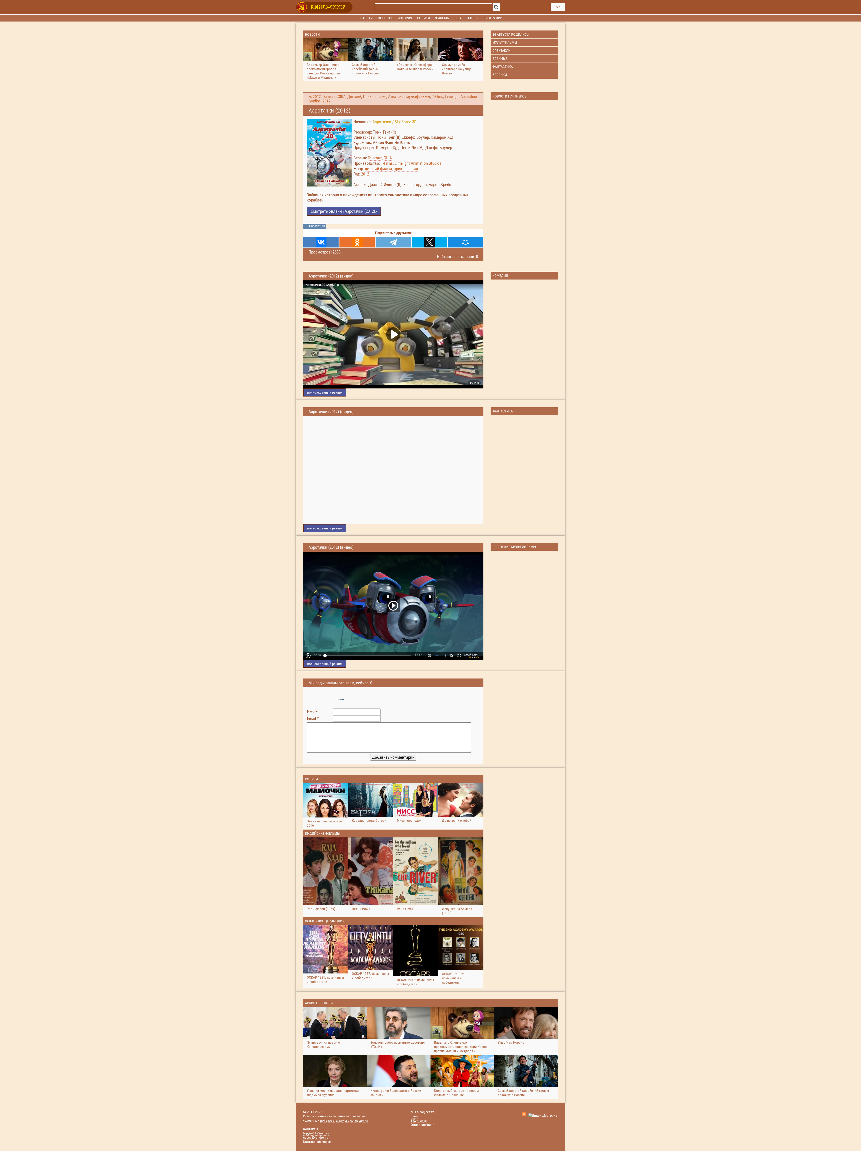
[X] (429, 242)
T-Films (437, 96)
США (342, 96)
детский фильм (378, 168)
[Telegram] (393, 242)
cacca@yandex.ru (315, 1137)
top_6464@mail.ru (316, 1133)
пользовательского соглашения (344, 1120)
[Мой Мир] (465, 242)
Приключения (374, 96)
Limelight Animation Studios (418, 163)
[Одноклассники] (357, 242)
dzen (414, 1116)
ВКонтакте (419, 1120)
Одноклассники (422, 1125)
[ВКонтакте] (321, 242)
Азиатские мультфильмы (409, 96)
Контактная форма (317, 1142)
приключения (406, 168)
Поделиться (317, 226)
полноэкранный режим (324, 392)
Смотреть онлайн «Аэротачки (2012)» (344, 211)
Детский (354, 96)
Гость (557, 7)
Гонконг (329, 96)
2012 (317, 96)
